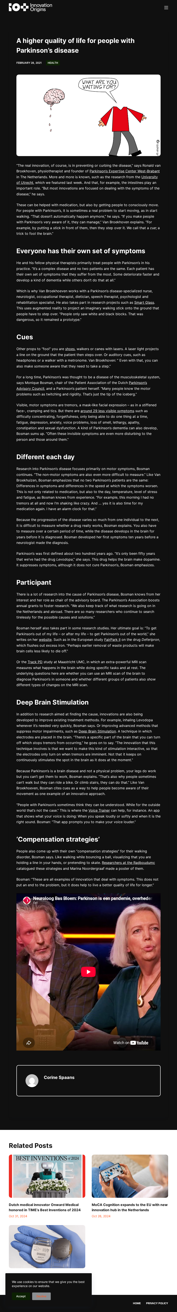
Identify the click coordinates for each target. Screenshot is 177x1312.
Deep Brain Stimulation (97, 731)
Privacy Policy (157, 1303)
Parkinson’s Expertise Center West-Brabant (125, 171)
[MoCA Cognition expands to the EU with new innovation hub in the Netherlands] (130, 1176)
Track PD (35, 662)
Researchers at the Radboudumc (128, 862)
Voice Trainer (99, 810)
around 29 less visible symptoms (107, 411)
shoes (70, 349)
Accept (21, 1296)
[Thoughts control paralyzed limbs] (47, 1246)
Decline (41, 1296)
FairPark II (112, 639)
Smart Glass (144, 302)
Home (137, 1303)
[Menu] (166, 8)
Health (53, 62)
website (45, 639)
